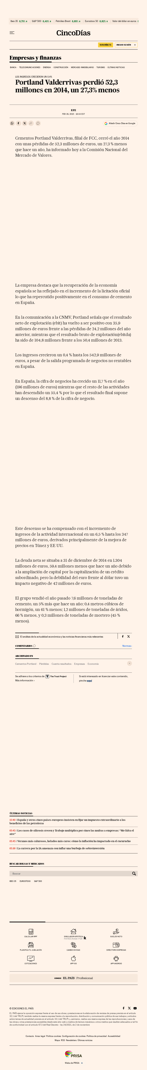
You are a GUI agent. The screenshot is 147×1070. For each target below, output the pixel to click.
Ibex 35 (14, 21)
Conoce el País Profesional (74, 978)
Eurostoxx (25, 881)
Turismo (100, 67)
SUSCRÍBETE (106, 45)
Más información (24, 680)
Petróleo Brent (63, 21)
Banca (13, 67)
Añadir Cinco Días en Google (122, 123)
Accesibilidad (114, 1036)
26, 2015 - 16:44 (73, 114)
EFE (73, 110)
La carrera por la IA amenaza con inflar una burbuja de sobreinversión (61, 848)
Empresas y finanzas (35, 58)
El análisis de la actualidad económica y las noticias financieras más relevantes (61, 636)
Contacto (30, 1036)
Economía (93, 663)
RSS (63, 1040)
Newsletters (71, 1040)
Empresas (79, 663)
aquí (89, 680)
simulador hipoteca (73, 936)
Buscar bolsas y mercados (27, 863)
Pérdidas (44, 663)
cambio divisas (73, 950)
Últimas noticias (116, 67)
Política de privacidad (97, 1036)
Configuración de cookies (74, 1036)
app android (116, 963)
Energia (47, 67)
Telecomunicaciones (29, 67)
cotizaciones (31, 963)
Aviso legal (40, 1036)
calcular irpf (30, 936)
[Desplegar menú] (12, 33)
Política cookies (53, 1036)
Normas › (127, 646)
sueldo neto (116, 936)
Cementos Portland (25, 663)
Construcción (61, 67)
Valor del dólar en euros (124, 21)
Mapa (57, 1040)
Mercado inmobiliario (82, 67)
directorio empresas (116, 950)
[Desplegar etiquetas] (129, 663)
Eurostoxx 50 (91, 21)
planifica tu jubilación (31, 950)
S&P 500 (36, 21)
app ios (73, 963)
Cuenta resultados (61, 663)
